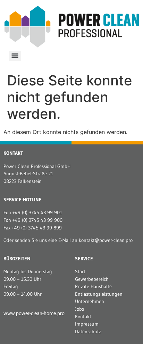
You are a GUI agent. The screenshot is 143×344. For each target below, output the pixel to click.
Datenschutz (88, 331)
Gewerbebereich (92, 279)
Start (80, 271)
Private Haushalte (93, 286)
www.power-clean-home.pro (34, 313)
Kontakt (83, 316)
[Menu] (15, 56)
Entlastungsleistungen (99, 294)
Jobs (79, 309)
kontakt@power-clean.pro (106, 240)
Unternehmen (89, 301)
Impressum (87, 324)
